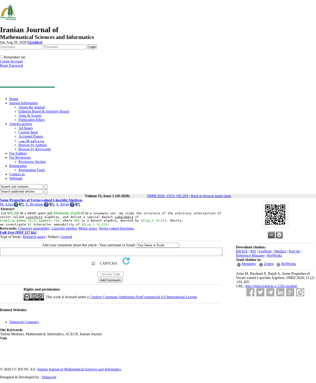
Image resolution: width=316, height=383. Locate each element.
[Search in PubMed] (21, 206)
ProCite (294, 251)
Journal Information (23, 103)
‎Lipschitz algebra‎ (64, 228)
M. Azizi (6, 204)
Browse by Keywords (35, 149)
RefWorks (274, 255)
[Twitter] (260, 292)
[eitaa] (300, 292)
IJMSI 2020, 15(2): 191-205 (167, 196)
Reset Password (11, 65)
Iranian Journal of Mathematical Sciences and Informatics (79, 369)
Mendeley (249, 264)
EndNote (265, 251)
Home (13, 99)
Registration (18, 166)
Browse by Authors (33, 145)
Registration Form (32, 170)
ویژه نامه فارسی (31, 141)
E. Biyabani (34, 204)
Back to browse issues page (211, 196)
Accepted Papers (31, 136)
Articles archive (20, 124)
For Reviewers (20, 157)
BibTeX (242, 251)
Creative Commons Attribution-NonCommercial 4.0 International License (143, 297)
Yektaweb (49, 377)
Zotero (269, 264)
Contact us (17, 174)
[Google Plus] (290, 292)
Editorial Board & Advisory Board (44, 111)
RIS (253, 251)
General (66, 237)
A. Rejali (62, 204)
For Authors (18, 153)
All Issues (26, 128)
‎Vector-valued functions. (116, 228)
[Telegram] (270, 292)
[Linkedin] (280, 292)
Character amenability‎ (34, 228)
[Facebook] (250, 292)
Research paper (34, 237)
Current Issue (28, 132)
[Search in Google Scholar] (16, 206)
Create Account (11, 61)
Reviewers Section (32, 162)
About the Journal (32, 107)
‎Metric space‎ (87, 228)
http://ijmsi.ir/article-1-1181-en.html (271, 286)
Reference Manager (250, 255)
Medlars (280, 251)
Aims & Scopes (30, 115)
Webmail (15, 178)
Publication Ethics (32, 120)
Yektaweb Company (24, 322)
